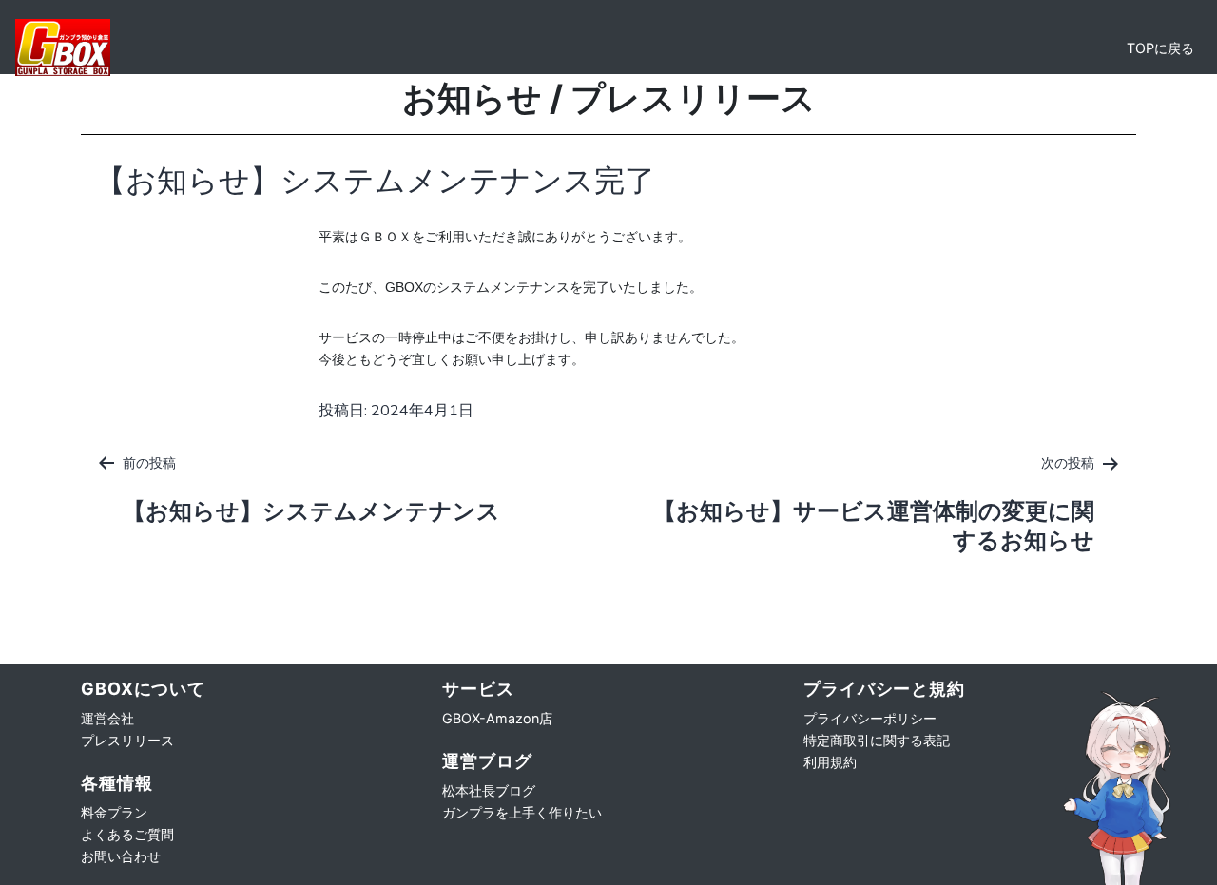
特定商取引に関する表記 (876, 740)
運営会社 (107, 718)
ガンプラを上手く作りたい (522, 812)
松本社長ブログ (488, 790)
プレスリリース (127, 740)
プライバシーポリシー (870, 718)
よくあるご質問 (127, 834)
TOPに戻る (1160, 48)
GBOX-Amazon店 (497, 718)
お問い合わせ (121, 856)
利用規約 (830, 762)
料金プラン (114, 812)
